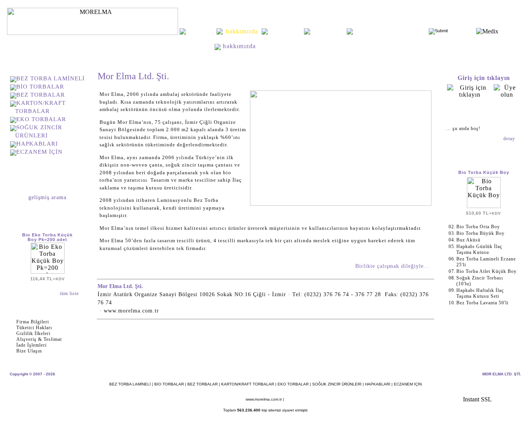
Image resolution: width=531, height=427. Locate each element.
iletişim (328, 31)
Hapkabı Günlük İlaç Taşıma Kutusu (479, 249)
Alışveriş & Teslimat (39, 339)
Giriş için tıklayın (484, 78)
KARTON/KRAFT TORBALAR (247, 384)
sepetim (483, 112)
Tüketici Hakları (34, 327)
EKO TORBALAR (41, 119)
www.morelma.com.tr (264, 399)
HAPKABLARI (37, 144)
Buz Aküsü (468, 240)
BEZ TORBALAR (40, 95)
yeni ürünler (286, 31)
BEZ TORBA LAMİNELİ (50, 78)
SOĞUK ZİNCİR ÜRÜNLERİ (337, 384)
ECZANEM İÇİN (39, 152)
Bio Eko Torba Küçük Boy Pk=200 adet (47, 237)
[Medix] (487, 31)
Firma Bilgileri (32, 322)
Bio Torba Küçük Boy (483, 172)
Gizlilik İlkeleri (33, 333)
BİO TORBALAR (40, 86)
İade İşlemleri (31, 345)
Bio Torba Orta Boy (478, 226)
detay (510, 138)
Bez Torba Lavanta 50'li (482, 302)
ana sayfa (201, 31)
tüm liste (70, 293)
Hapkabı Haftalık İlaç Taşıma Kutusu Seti (480, 293)
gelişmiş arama (47, 197)
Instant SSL (477, 399)
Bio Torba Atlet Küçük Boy (486, 271)
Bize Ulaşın (29, 351)
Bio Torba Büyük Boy (480, 233)
